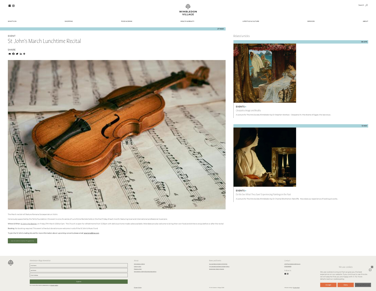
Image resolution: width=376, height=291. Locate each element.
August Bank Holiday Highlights (218, 264)
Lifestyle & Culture (251, 21)
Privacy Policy (138, 287)
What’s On (12, 21)
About (365, 21)
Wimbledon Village (139, 264)
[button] (370, 270)
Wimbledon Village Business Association (145, 271)
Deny (346, 285)
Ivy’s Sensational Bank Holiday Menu (219, 266)
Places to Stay (138, 269)
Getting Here (137, 266)
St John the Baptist (29, 224)
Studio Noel (296, 287)
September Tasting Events (216, 269)
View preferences (363, 285)
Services (311, 21)
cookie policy (338, 279)
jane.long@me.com (91, 233)
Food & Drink (126, 21)
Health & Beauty (187, 21)
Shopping (69, 21)
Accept (328, 285)
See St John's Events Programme (22, 241)
